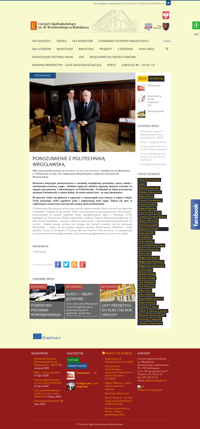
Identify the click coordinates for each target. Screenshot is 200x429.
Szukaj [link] (167, 41)
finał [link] (158, 212)
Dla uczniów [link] (41, 49)
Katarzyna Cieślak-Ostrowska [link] (149, 229)
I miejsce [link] (143, 216)
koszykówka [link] (145, 237)
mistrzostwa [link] (145, 270)
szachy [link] (163, 311)
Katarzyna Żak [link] (146, 233)
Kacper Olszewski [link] (148, 220)
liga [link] (162, 245)
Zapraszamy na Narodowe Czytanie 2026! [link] (119, 360)
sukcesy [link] (153, 311)
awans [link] (142, 184)
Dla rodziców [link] (82, 41)
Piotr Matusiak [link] (146, 286)
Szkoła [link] (61, 41)
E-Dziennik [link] (125, 49)
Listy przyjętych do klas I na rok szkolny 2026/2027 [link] (117, 312)
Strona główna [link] (100, 3)
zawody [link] (143, 323)
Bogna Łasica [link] (146, 196)
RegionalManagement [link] (151, 298)
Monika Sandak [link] (147, 278)
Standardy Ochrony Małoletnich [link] (123, 41)
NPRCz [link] (111, 65)
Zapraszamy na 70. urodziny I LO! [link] (154, 100)
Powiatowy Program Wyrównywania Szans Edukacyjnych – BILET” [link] (152, 134)
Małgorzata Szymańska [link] (151, 265)
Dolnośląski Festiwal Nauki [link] (52, 57)
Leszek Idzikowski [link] (148, 245)
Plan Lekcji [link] (146, 49)
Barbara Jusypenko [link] (149, 188)
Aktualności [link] (115, 3)
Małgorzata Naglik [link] (149, 257)
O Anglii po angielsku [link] (83, 385)
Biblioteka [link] (86, 49)
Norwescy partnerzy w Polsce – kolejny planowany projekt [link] (117, 411)
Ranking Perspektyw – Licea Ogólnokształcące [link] (67, 65)
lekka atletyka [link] (146, 241)
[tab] (143, 79)
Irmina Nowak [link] (158, 216)
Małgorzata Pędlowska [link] (151, 261)
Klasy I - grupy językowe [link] (79, 296)
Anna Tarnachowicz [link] (149, 179)
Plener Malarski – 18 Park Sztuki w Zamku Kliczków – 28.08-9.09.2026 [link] (119, 401)
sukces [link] (142, 311)
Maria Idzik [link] (145, 253)
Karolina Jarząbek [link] (148, 224)
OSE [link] (81, 57)
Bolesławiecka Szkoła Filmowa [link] (113, 57)
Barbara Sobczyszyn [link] (150, 192)
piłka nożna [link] (145, 290)
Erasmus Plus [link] (146, 212)
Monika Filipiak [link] (147, 274)
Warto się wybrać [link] (119, 353)
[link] (168, 3)
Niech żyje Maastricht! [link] (117, 393)
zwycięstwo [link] (155, 323)
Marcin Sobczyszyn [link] (149, 249)
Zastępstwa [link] (154, 85)
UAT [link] (163, 315)
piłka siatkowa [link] (146, 294)
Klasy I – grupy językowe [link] (153, 142)
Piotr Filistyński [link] (147, 282)
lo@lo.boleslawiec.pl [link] (156, 380)
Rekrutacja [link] (65, 49)
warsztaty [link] (144, 319)
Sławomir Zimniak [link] (148, 315)
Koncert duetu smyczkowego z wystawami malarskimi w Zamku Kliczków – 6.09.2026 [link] (118, 372)
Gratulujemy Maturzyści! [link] (153, 164)
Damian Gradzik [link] (147, 204)
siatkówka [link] (144, 306)
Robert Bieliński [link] (147, 302)
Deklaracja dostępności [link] (150, 390)
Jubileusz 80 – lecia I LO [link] (138, 65)
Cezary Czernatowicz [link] (150, 200)
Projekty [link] (105, 49)
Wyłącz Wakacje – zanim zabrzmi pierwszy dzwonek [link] (118, 386)
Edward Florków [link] (147, 208)
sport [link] (155, 306)
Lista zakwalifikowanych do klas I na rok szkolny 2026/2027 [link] (153, 157)
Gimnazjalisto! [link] (155, 111)
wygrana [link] (156, 319)
